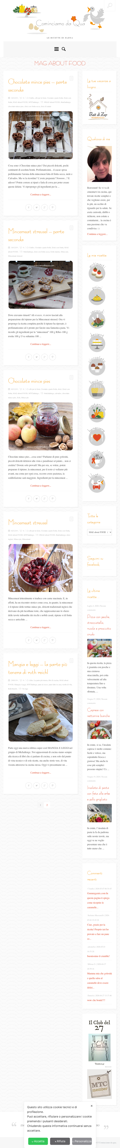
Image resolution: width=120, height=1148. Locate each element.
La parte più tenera (41, 680)
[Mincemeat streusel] (40, 568)
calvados (58, 393)
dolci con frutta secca (32, 106)
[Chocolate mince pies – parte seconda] (40, 135)
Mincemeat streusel (15, 256)
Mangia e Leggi (20, 684)
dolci (60, 389)
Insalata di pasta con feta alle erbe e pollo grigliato (98, 793)
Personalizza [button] (83, 1141)
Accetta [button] (39, 1141)
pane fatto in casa (55, 684)
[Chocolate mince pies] (40, 426)
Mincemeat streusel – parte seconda (36, 235)
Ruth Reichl (12, 688)
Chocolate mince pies (29, 381)
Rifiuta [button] (61, 1141)
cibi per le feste (40, 98)
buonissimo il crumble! (98, 956)
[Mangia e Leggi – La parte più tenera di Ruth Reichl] (40, 717)
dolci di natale (46, 106)
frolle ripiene (55, 251)
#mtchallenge (65, 102)
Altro (31, 680)
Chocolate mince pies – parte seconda (37, 85)
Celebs (31, 98)
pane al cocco (43, 684)
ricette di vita (67, 684)
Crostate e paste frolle (55, 98)
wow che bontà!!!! (96, 1000)
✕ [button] (91, 1106)
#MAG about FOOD (52, 102)
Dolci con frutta (57, 247)
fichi (18, 397)
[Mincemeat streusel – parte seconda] (40, 284)
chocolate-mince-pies (16, 106)
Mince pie (64, 251)
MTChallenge (34, 102)
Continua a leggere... (40, 194)
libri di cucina (53, 680)
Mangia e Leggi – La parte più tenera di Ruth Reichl (37, 668)
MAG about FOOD (20, 102)
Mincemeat (26, 539)
